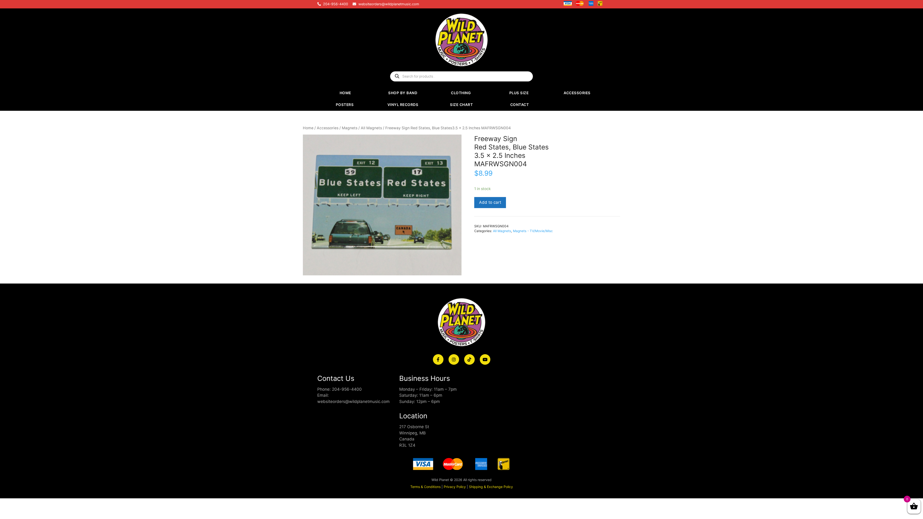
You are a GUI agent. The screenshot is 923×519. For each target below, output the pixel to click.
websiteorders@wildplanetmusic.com (388, 4)
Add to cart (490, 202)
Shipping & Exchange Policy (491, 487)
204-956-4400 (335, 4)
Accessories (327, 128)
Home (308, 128)
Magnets (349, 128)
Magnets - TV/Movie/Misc (533, 231)
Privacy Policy (455, 487)
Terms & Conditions (425, 487)
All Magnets (371, 128)
